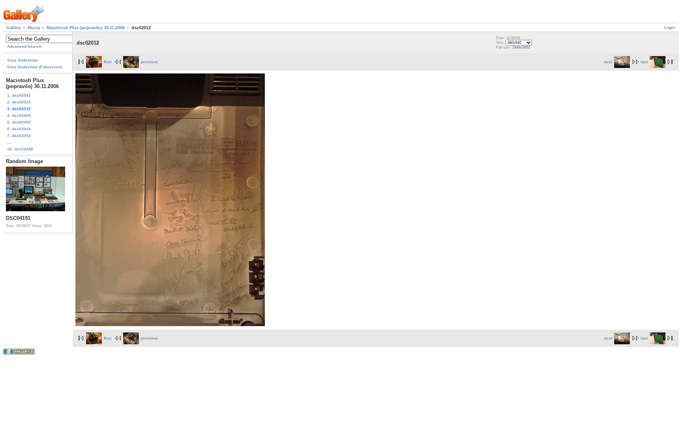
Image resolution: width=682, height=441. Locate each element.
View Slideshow (22, 60)
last (644, 62)
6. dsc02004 (19, 129)
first (107, 62)
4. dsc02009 (19, 115)
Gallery (13, 27)
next (608, 62)
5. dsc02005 (19, 122)
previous (149, 62)
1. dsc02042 (19, 95)
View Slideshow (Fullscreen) (34, 67)
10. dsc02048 (20, 149)
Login (669, 27)
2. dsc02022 (19, 102)
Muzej (34, 27)
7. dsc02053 (19, 135)
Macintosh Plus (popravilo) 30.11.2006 (86, 27)
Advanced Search (24, 46)
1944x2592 (521, 47)
